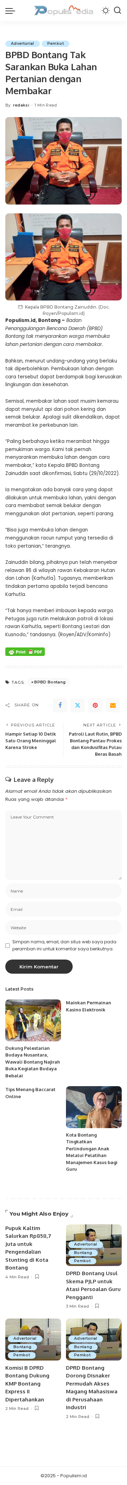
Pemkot (55, 43)
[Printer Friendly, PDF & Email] (25, 651)
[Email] (113, 705)
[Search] (117, 10)
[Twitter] (78, 705)
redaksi (21, 105)
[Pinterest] (95, 705)
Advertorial (22, 43)
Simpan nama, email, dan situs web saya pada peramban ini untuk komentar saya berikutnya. (64, 945)
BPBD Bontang (50, 682)
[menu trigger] (12, 10)
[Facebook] (60, 705)
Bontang (83, 1252)
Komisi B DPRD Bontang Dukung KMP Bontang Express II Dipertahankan (27, 1383)
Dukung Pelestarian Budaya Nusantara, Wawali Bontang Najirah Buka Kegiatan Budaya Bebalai (32, 1061)
